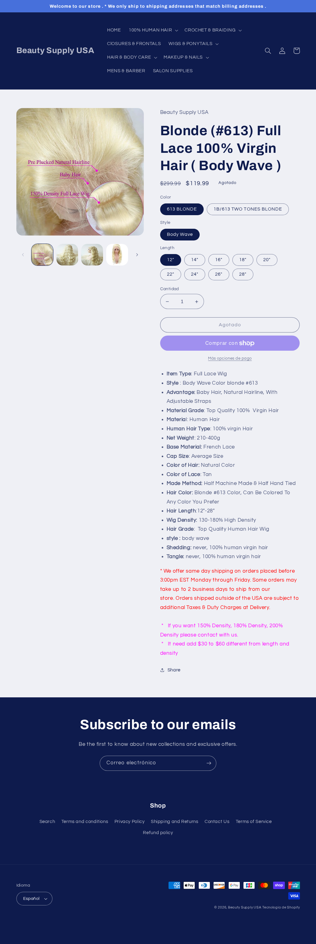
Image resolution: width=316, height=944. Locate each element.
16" (218, 259)
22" (170, 274)
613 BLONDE (182, 209)
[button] (153, 30)
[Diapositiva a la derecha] (137, 254)
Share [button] (174, 670)
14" (194, 259)
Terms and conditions (84, 821)
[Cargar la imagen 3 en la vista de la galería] (92, 254)
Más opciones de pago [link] (230, 359)
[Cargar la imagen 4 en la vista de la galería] (117, 254)
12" (170, 259)
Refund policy (158, 832)
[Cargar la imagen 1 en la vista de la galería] (42, 254)
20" (267, 259)
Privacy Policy (129, 821)
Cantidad (169, 289)
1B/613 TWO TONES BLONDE (248, 209)
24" (194, 274)
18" (243, 259)
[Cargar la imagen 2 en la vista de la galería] (67, 254)
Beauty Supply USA (244, 907)
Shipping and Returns (174, 821)
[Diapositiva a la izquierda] (23, 254)
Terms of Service (254, 821)
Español (31, 898)
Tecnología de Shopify (281, 907)
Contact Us (217, 821)
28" (243, 274)
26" (218, 274)
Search (47, 821)
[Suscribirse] (209, 763)
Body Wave (180, 234)
